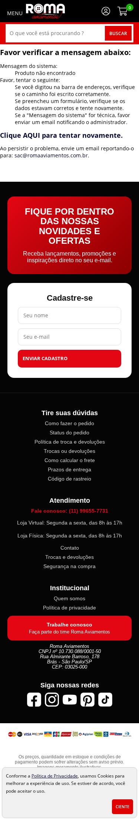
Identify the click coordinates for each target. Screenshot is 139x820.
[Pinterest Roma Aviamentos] (87, 700)
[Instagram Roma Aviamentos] (52, 700)
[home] (45, 11)
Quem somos (69, 598)
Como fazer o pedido (69, 423)
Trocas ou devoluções (69, 451)
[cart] (122, 11)
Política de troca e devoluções (69, 442)
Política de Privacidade (55, 776)
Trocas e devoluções (69, 557)
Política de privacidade (69, 608)
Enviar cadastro (45, 358)
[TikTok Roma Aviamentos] (105, 700)
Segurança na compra (69, 566)
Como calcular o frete (69, 460)
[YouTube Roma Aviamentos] (70, 700)
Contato (69, 548)
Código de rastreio (69, 479)
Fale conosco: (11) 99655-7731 (69, 511)
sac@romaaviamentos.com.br (51, 155)
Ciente (122, 806)
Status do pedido (69, 432)
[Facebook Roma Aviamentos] (34, 700)
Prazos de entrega (69, 469)
